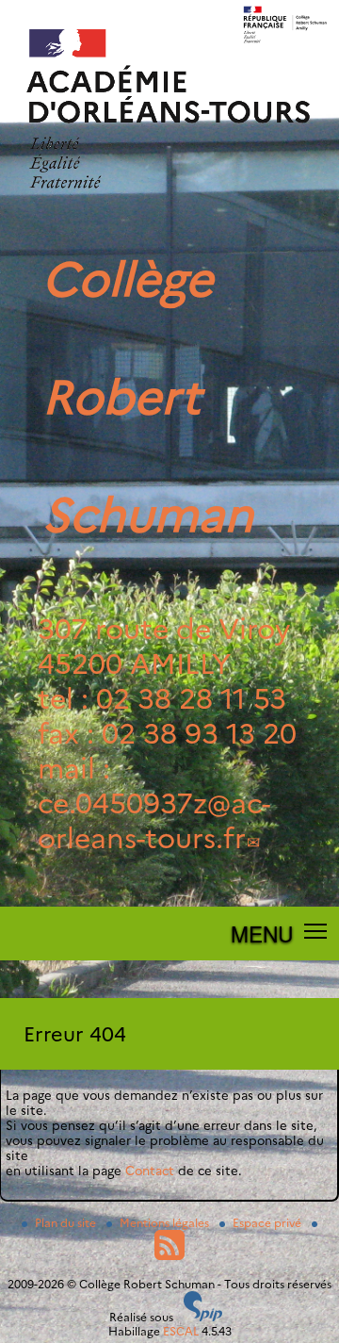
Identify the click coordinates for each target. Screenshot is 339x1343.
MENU (262, 933)
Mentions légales (166, 1223)
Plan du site (67, 1223)
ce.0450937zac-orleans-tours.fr (154, 821)
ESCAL (181, 1331)
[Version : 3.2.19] (203, 1317)
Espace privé (268, 1223)
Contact (149, 1170)
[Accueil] (169, 213)
